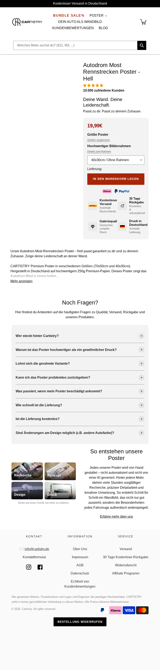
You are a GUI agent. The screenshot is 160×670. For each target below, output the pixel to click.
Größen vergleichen (98, 140)
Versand (126, 549)
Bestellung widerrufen (80, 621)
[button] (93, 85)
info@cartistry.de (37, 549)
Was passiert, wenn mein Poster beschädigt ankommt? (59, 391)
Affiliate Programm (125, 573)
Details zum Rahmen (99, 151)
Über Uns (80, 549)
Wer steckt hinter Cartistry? (37, 336)
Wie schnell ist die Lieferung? (39, 405)
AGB (80, 565)
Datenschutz (80, 573)
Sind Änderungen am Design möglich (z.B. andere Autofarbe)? (65, 433)
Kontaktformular (34, 557)
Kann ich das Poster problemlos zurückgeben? (53, 377)
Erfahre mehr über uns (116, 516)
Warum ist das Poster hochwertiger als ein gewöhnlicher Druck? (66, 350)
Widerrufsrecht (125, 565)
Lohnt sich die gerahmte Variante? (43, 363)
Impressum (80, 557)
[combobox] (79, 45)
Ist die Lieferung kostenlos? (38, 419)
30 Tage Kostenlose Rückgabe (125, 557)
